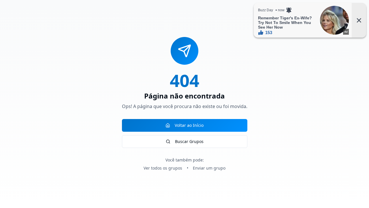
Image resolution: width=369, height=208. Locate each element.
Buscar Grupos (189, 141)
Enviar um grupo (209, 168)
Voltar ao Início (189, 125)
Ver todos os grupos (163, 168)
